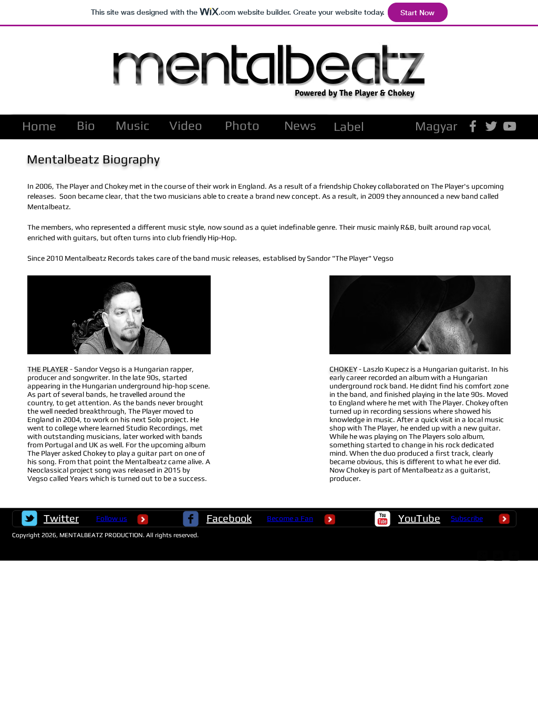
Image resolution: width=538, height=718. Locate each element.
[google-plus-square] (482, 555)
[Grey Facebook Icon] (473, 126)
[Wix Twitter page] (29, 518)
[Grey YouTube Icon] (510, 126)
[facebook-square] (514, 555)
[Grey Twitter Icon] (491, 126)
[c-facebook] (191, 519)
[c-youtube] (382, 519)
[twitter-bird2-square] (498, 555)
